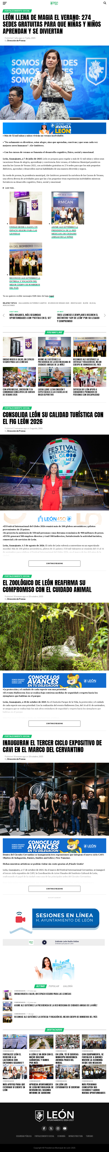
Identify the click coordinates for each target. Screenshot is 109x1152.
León (86, 303)
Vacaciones (9, 305)
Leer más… (10, 188)
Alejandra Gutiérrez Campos (33, 303)
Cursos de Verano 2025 (59, 303)
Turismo (89, 1136)
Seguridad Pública (24, 1136)
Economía (61, 1136)
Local (93, 303)
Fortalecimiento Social (44, 1136)
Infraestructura (75, 1136)
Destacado (76, 303)
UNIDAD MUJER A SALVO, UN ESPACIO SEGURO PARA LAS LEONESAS (23, 230)
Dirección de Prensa (16, 41)
